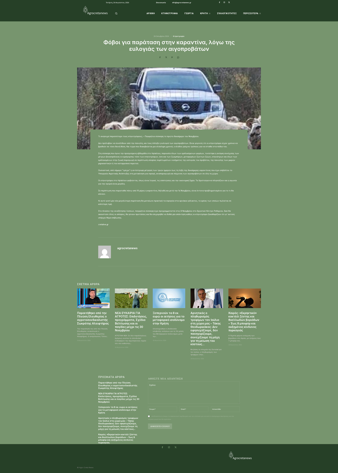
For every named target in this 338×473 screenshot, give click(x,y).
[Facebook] (219, 2)
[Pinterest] (172, 57)
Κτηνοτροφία (178, 36)
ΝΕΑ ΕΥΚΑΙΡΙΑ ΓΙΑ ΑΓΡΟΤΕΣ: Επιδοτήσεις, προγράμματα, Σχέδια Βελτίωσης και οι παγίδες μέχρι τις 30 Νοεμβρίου (118, 397)
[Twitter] (229, 2)
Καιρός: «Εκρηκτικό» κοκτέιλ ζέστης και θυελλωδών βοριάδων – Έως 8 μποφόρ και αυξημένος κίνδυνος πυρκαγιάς (117, 438)
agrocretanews (127, 248)
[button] (123, 13)
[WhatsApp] (178, 57)
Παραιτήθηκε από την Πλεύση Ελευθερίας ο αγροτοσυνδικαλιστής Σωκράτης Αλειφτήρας (93, 318)
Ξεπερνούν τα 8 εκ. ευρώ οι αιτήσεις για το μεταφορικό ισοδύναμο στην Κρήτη (169, 318)
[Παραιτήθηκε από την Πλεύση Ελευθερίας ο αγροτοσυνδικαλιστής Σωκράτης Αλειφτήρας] (93, 298)
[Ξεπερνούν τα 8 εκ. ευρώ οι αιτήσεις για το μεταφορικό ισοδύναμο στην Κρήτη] (169, 298)
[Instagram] (224, 2)
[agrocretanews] (106, 252)
